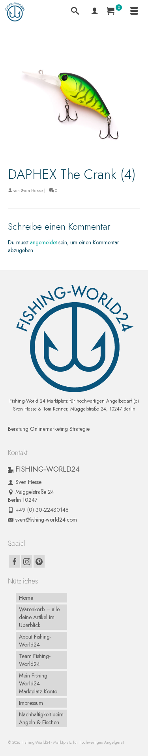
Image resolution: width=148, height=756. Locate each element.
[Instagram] (26, 561)
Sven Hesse (32, 190)
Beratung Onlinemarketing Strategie (49, 429)
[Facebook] (14, 561)
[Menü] (134, 12)
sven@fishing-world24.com (46, 520)
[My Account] (95, 12)
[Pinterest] (39, 561)
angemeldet (43, 242)
